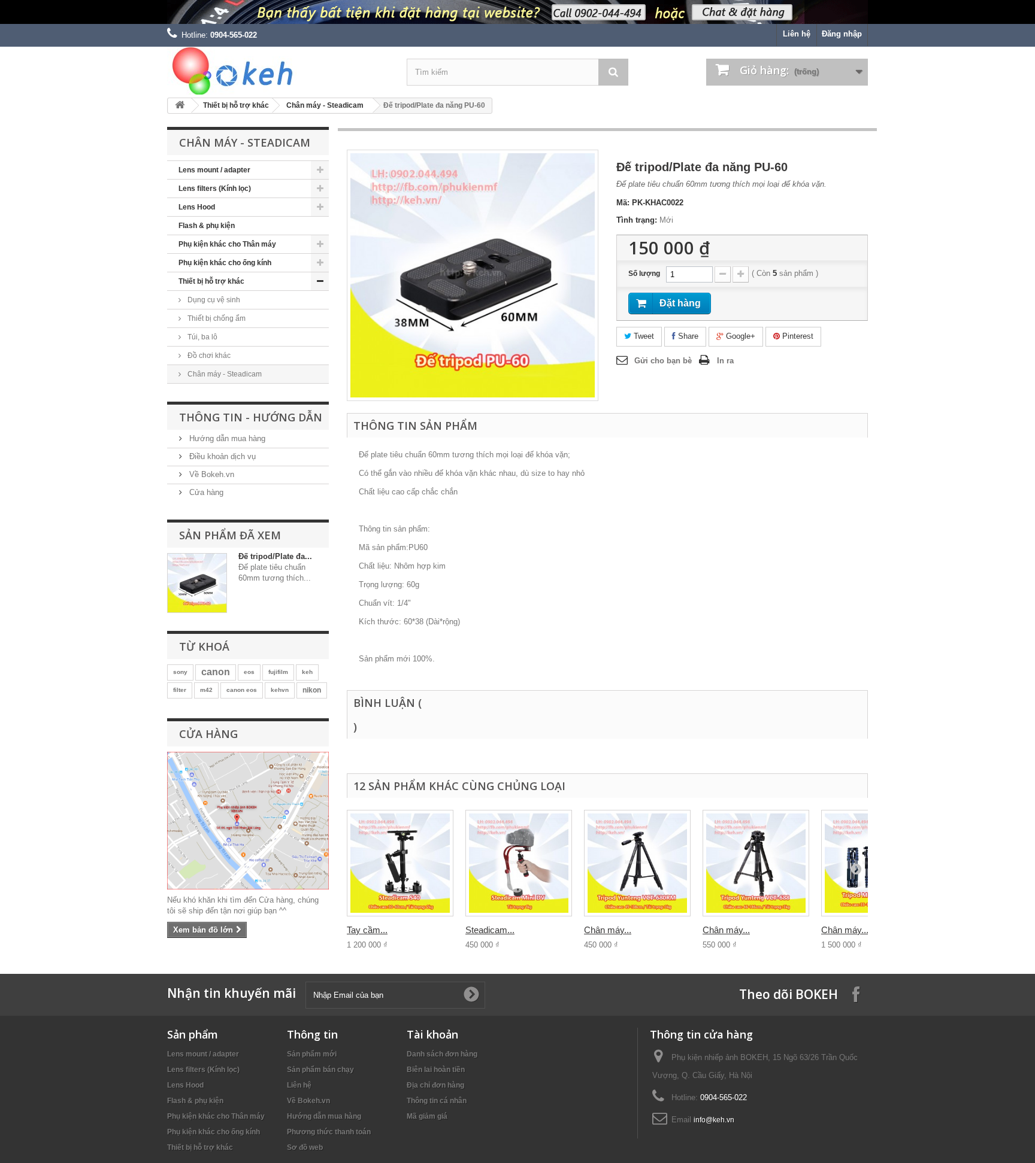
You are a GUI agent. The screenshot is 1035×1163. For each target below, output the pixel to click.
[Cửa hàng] (248, 820)
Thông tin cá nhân (437, 1101)
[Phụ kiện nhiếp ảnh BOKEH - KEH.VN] (278, 71)
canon (215, 672)
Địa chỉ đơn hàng (435, 1085)
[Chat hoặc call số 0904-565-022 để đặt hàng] (517, 12)
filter (179, 690)
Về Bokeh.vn (210, 474)
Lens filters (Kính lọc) (214, 188)
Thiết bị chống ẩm (216, 318)
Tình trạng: (636, 219)
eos (249, 672)
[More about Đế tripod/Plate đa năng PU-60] (197, 583)
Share (687, 336)
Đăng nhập (842, 33)
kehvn (280, 690)
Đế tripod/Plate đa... (275, 556)
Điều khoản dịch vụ (221, 456)
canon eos (241, 690)
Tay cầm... (367, 930)
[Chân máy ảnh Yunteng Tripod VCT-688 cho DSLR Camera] (756, 863)
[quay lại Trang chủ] (179, 105)
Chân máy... (607, 930)
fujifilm (278, 672)
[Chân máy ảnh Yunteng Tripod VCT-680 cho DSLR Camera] (637, 863)
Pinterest (796, 336)
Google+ (739, 336)
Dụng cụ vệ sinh (213, 300)
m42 (206, 690)
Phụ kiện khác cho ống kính (224, 263)
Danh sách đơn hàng (442, 1054)
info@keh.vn (714, 1120)
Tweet (642, 336)
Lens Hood (196, 207)
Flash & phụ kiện (206, 225)
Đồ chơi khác (208, 355)
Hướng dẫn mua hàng (226, 438)
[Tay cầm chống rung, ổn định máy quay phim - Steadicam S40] (400, 863)
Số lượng (644, 273)
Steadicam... (490, 930)
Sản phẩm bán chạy (320, 1069)
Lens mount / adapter (214, 170)
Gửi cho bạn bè (663, 360)
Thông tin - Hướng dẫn (250, 417)
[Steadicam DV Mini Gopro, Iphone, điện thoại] (518, 863)
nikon (311, 690)
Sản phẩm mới (312, 1054)
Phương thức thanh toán (329, 1132)
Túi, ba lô (201, 337)
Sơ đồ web (305, 1147)
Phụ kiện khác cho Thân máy (227, 244)
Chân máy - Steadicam (325, 105)
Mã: (623, 202)
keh (307, 672)
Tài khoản (432, 1034)
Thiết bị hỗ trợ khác (236, 105)
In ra (725, 360)
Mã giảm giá (427, 1116)
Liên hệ (796, 33)
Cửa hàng (205, 492)
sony (180, 672)
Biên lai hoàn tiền (436, 1069)
